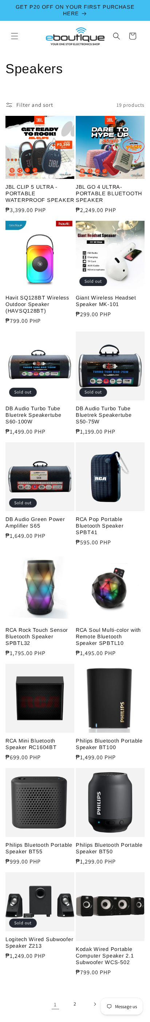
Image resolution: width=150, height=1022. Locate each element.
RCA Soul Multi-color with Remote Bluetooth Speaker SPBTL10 (108, 636)
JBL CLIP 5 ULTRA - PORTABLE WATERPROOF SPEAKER (39, 193)
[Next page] (95, 1004)
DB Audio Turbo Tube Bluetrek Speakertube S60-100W (33, 415)
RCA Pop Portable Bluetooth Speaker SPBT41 (99, 525)
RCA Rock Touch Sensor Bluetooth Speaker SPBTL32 (36, 636)
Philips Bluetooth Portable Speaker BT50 (109, 848)
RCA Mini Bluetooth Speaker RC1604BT (31, 744)
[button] (15, 36)
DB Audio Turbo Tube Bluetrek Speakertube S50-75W (103, 415)
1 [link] (55, 1004)
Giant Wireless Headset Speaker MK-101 (106, 301)
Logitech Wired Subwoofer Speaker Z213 (39, 942)
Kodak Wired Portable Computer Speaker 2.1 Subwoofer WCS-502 (105, 955)
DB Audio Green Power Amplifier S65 (35, 522)
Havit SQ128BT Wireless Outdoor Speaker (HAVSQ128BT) (37, 304)
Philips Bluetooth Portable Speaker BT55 (38, 848)
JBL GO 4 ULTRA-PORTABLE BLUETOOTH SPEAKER (109, 193)
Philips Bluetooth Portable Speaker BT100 (109, 744)
